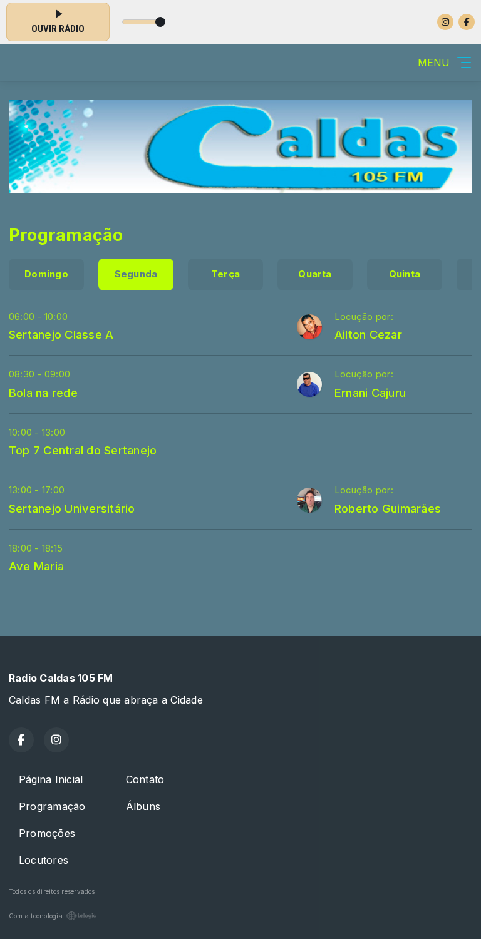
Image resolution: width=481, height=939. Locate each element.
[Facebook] (466, 22)
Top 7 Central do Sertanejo (83, 450)
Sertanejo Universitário (72, 508)
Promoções (47, 833)
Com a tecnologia (36, 916)
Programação (52, 806)
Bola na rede (43, 392)
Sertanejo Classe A (61, 334)
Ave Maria (36, 566)
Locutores (43, 860)
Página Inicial (51, 779)
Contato (145, 779)
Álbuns (143, 806)
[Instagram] (445, 22)
